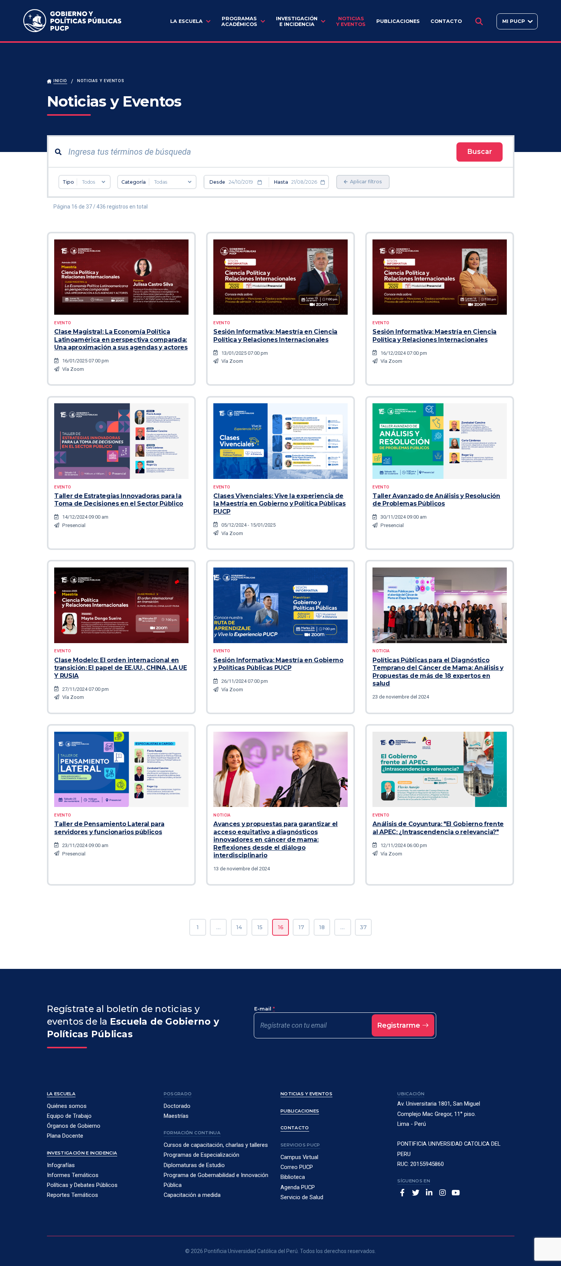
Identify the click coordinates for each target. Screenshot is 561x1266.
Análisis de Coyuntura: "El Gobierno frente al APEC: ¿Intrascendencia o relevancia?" (438, 827)
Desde (217, 182)
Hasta (281, 182)
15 (260, 927)
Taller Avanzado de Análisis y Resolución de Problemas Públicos (436, 499)
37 (363, 927)
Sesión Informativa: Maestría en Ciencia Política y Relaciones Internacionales (275, 335)
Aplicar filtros (365, 181)
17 (301, 927)
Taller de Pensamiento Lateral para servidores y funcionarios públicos (109, 827)
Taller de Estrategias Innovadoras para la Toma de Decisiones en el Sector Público (118, 499)
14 (239, 927)
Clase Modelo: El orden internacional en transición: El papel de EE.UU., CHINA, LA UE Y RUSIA (120, 667)
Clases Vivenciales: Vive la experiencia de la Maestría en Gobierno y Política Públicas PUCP (279, 503)
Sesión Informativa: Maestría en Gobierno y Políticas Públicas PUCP (278, 663)
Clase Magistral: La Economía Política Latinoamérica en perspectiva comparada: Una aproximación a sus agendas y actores (120, 339)
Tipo (68, 182)
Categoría (133, 182)
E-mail (264, 1009)
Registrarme (399, 1025)
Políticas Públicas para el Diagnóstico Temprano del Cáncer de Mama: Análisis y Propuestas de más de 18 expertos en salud (437, 671)
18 (322, 927)
